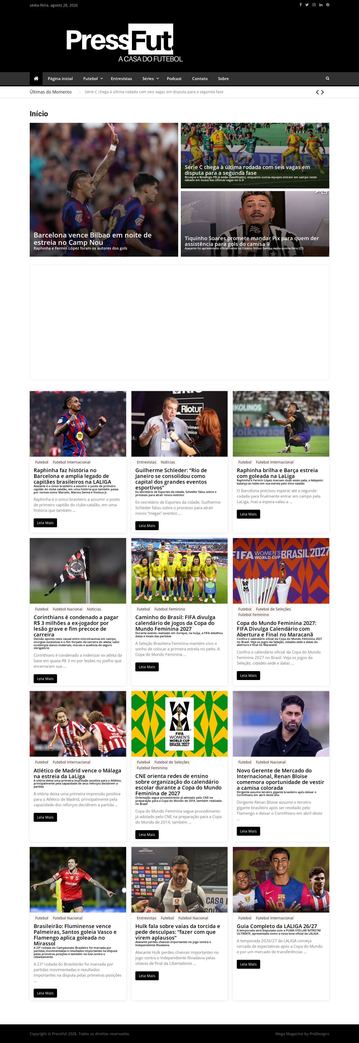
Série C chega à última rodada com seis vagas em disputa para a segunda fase (154, 91)
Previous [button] (317, 92)
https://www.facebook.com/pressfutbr (301, 5)
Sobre (223, 78)
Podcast (174, 78)
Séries (148, 78)
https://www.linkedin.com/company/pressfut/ (320, 5)
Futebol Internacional (71, 462)
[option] (207, 91)
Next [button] (322, 92)
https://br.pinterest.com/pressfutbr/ (327, 5)
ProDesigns (319, 1033)
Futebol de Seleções (273, 609)
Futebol (90, 78)
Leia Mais (45, 522)
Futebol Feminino (170, 609)
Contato (200, 78)
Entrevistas (121, 78)
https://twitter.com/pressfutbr (307, 5)
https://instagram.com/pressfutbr (314, 5)
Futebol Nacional (68, 609)
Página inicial (60, 78)
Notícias (168, 462)
